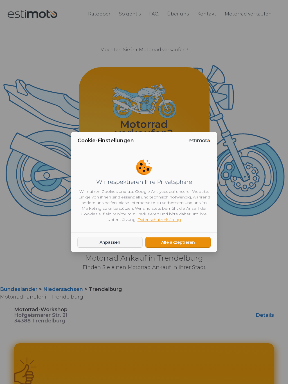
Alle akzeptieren (178, 242)
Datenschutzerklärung (159, 219)
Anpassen (110, 242)
